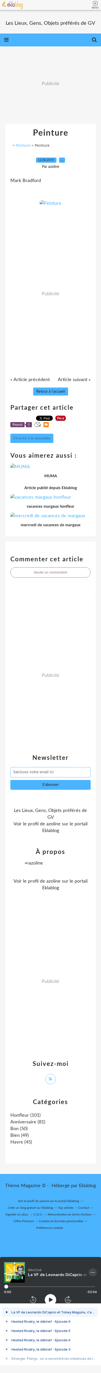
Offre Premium (24, 1221)
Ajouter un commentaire (50, 572)
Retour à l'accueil (50, 391)
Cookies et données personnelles (61, 1221)
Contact (83, 1207)
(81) (27, 1122)
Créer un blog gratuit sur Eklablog (30, 1207)
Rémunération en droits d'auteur (70, 1214)
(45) (21, 1142)
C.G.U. (38, 1214)
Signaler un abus (17, 1214)
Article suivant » (74, 379)
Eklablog (87, 1185)
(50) (19, 1129)
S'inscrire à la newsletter (32, 438)
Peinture (23, 145)
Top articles (66, 1207)
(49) (19, 1135)
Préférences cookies (49, 1227)
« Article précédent (30, 379)
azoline (53, 824)
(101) (25, 1115)
